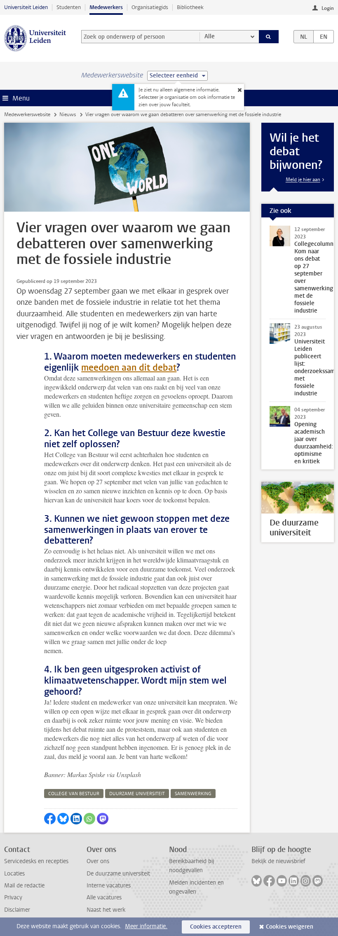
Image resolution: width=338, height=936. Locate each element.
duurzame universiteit (137, 794)
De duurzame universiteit (118, 874)
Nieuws (67, 114)
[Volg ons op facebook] (269, 881)
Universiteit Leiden (26, 7)
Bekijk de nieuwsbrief (278, 861)
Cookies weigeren (289, 927)
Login (328, 8)
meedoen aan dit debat (128, 367)
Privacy (13, 897)
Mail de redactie (24, 885)
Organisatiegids (149, 7)
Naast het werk (106, 910)
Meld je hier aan (303, 179)
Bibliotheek (190, 7)
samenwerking (193, 794)
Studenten (68, 7)
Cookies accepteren (216, 927)
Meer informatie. (146, 926)
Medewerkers (106, 7)
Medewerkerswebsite (27, 114)
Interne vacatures (109, 885)
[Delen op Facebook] (50, 818)
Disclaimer (17, 910)
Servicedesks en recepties (36, 861)
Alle (209, 36)
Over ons (98, 861)
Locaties (14, 874)
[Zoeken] (269, 36)
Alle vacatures (104, 897)
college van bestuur (73, 794)
